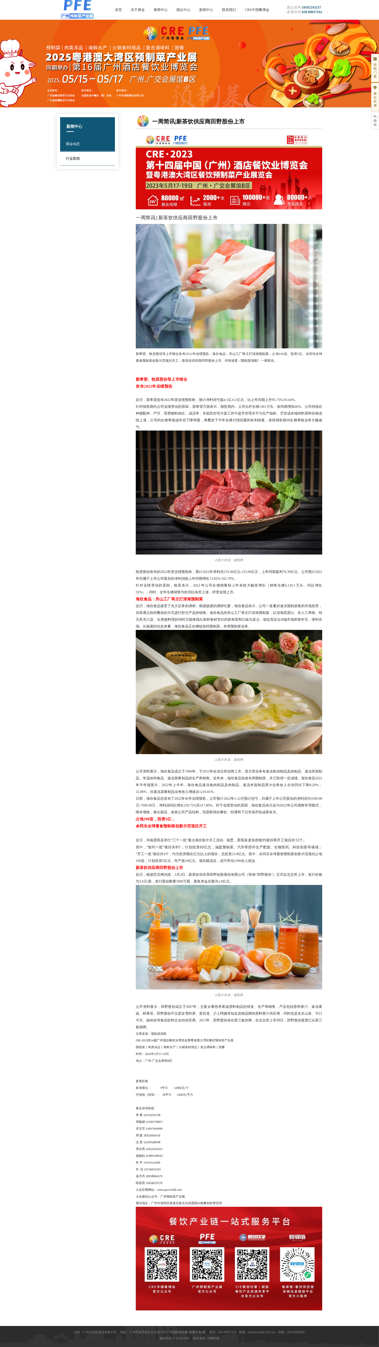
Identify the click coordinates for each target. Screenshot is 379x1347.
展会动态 (73, 144)
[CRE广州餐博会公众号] (375, 120)
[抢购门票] (375, 68)
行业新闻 (73, 158)
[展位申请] (375, 97)
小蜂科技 (213, 1338)
